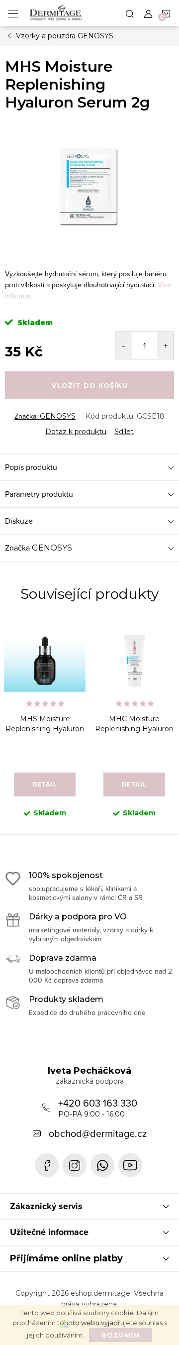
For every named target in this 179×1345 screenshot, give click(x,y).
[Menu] (13, 13)
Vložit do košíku (90, 385)
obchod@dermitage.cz (98, 1133)
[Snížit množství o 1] (123, 345)
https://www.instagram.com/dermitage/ (75, 1165)
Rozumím (120, 1335)
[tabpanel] (45, 726)
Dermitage (47, 1165)
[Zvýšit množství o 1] (165, 345)
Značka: (45, 416)
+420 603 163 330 (97, 1107)
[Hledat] (130, 13)
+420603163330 (102, 1165)
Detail (44, 784)
